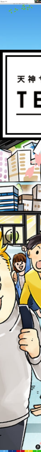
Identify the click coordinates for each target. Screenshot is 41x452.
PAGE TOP (38, 447)
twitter (4, 451)
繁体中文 (23, 3)
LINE (37, 451)
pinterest (20, 451)
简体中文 (20, 3)
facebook (12, 451)
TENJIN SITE (3, 2)
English (27, 3)
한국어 (17, 3)
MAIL (29, 451)
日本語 (14, 3)
